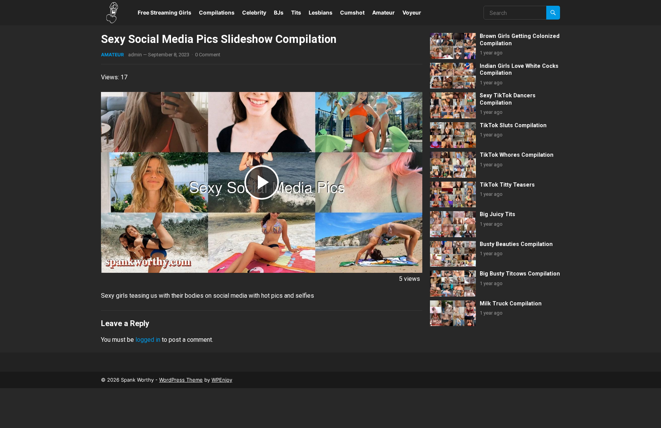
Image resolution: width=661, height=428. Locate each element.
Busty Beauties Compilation (516, 244)
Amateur (383, 12)
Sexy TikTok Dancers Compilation (508, 99)
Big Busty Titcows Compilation (520, 274)
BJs (278, 12)
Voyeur (411, 12)
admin (135, 54)
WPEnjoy (222, 380)
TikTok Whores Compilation (517, 155)
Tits (296, 12)
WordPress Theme (181, 380)
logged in (147, 339)
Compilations (216, 12)
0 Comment (207, 54)
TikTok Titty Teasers (507, 185)
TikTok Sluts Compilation (513, 125)
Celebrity (254, 12)
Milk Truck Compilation (511, 303)
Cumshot (352, 12)
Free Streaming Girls (164, 12)
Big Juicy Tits (497, 214)
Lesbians (320, 12)
